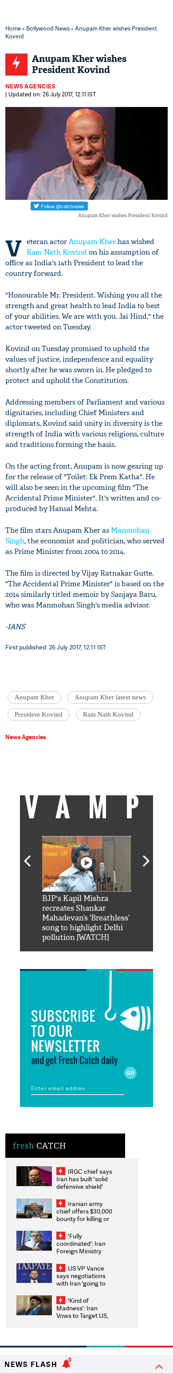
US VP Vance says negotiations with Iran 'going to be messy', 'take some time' (81, 1283)
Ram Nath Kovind (57, 252)
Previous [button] (27, 856)
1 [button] (59, 958)
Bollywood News (48, 28)
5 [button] (113, 958)
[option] (86, 889)
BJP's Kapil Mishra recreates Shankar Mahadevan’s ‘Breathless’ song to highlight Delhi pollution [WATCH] (86, 918)
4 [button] (99, 958)
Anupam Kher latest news (110, 697)
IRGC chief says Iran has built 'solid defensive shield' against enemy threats (84, 1186)
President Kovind (39, 714)
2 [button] (73, 958)
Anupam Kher (92, 241)
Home (13, 28)
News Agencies (30, 86)
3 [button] (86, 958)
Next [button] (146, 856)
